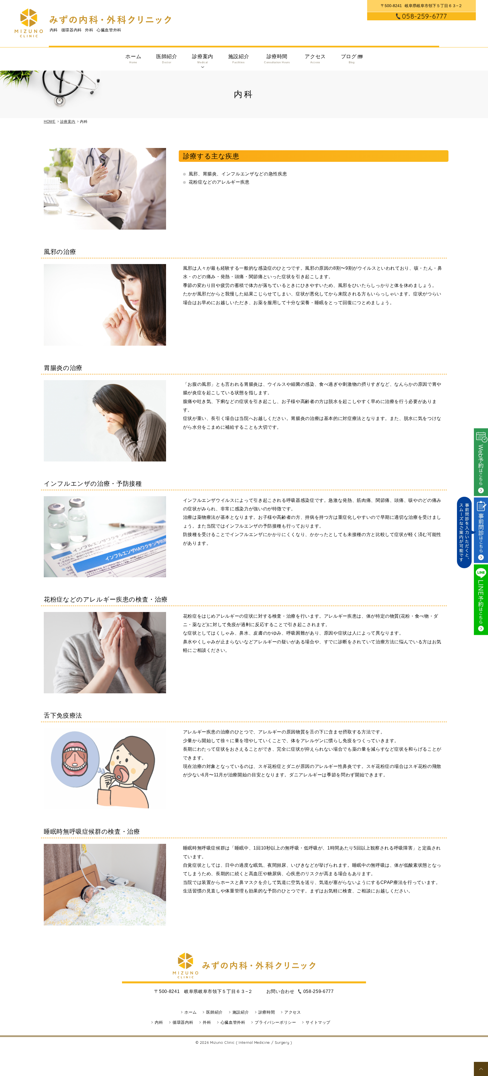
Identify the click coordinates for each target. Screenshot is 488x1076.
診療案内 (202, 59)
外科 (207, 1022)
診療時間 (277, 59)
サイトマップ (318, 1022)
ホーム (133, 59)
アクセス (315, 59)
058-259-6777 (424, 16)
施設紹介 (238, 59)
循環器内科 (183, 1022)
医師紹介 (166, 59)
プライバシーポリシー (275, 1022)
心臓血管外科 (233, 1022)
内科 (159, 1022)
